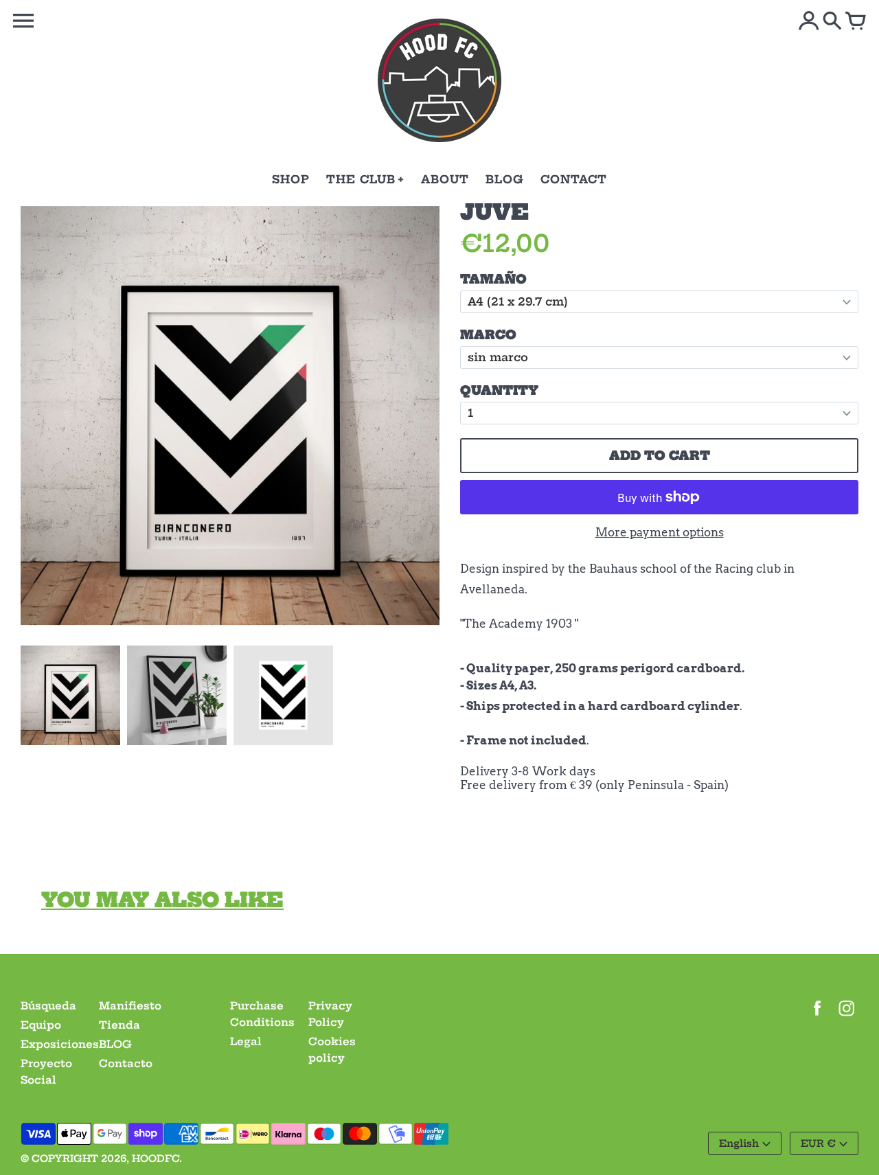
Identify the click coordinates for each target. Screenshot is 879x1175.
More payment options (659, 532)
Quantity (499, 390)
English (739, 1143)
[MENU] (23, 21)
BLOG (115, 1044)
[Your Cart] (855, 22)
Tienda (119, 1024)
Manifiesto (130, 1005)
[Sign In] (809, 22)
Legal (246, 1041)
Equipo (41, 1024)
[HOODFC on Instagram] (846, 1017)
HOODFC (155, 1158)
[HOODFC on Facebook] (817, 1017)
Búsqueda (48, 1005)
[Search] (832, 22)
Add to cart (659, 456)
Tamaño (493, 279)
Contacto (125, 1063)
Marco (488, 335)
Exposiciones (60, 1044)
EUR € (818, 1143)
